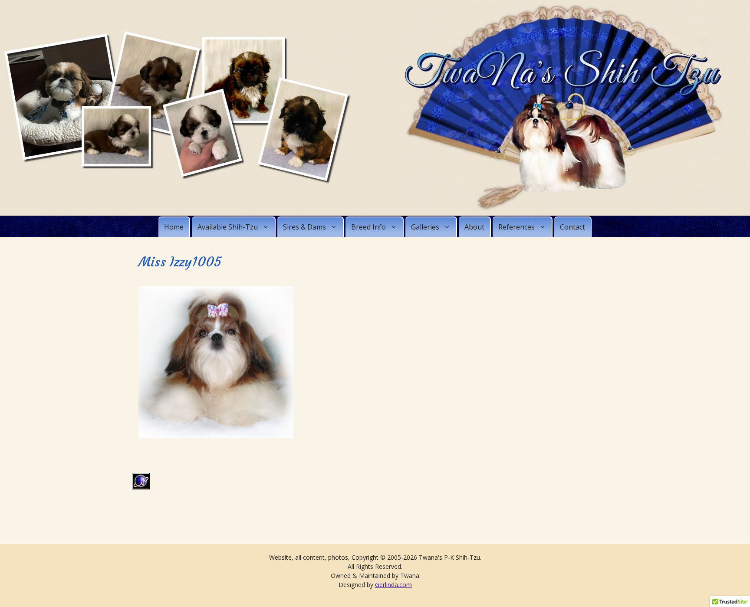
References (516, 227)
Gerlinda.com (393, 585)
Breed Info (368, 227)
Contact (572, 227)
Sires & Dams (304, 227)
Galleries (425, 227)
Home (174, 227)
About (474, 227)
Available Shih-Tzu (227, 227)
